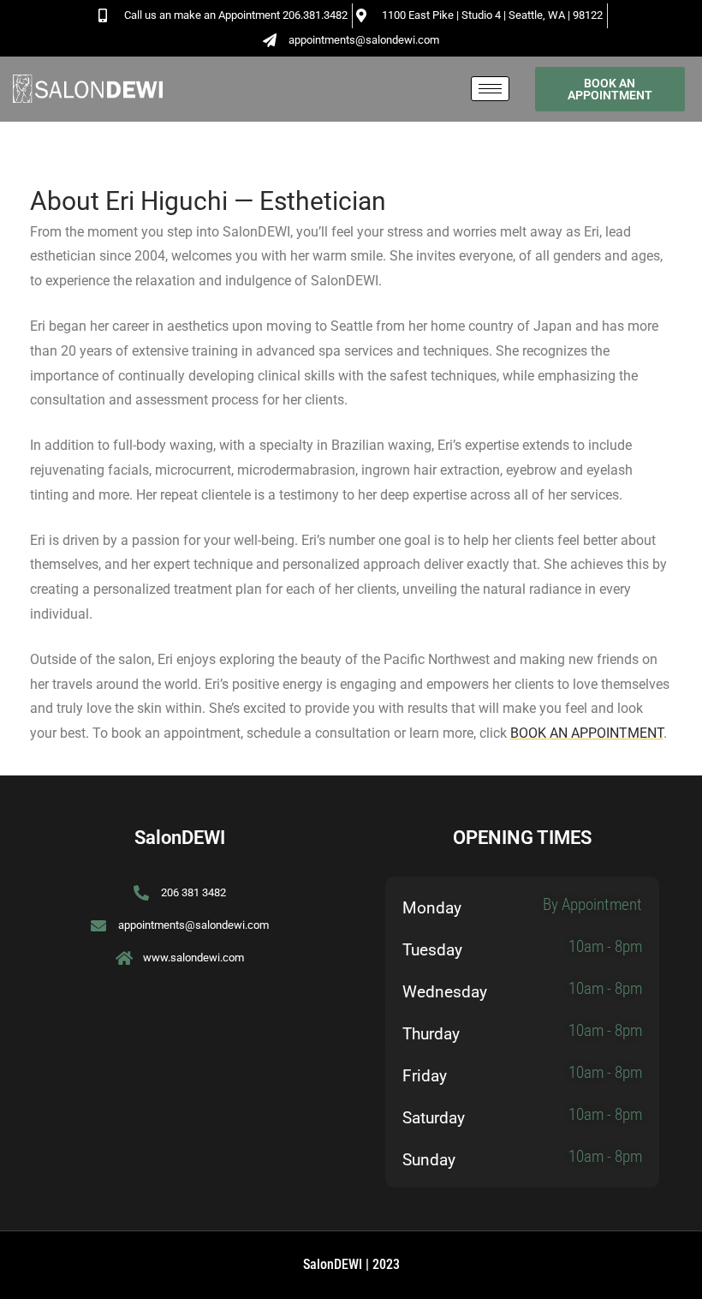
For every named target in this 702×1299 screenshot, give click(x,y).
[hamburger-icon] (490, 88)
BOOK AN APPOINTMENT (586, 733)
